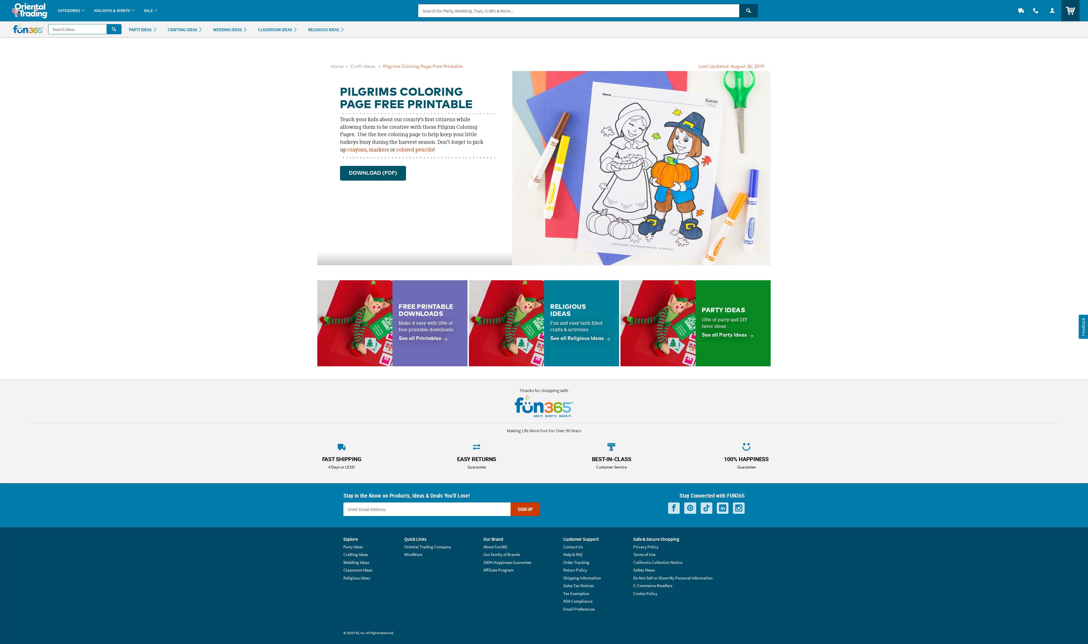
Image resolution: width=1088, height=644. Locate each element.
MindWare (413, 554)
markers (379, 149)
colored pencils (415, 149)
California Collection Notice (657, 562)
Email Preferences (579, 609)
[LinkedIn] (722, 508)
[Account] (1052, 10)
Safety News (644, 570)
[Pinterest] (690, 508)
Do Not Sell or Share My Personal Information (673, 578)
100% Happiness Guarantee (507, 562)
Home (337, 67)
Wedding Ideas (356, 562)
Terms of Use (644, 554)
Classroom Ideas (357, 570)
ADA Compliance (577, 601)
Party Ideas (353, 546)
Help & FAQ (573, 554)
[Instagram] (739, 508)
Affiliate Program (498, 570)
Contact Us (573, 546)
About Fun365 (495, 546)
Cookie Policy (645, 593)
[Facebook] (674, 508)
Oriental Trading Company (427, 546)
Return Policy (575, 570)
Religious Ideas (356, 578)
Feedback (1083, 326)
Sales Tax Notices (578, 585)
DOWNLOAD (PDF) (373, 173)
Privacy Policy (645, 546)
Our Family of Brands (501, 554)
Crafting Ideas (355, 554)
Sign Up (525, 509)
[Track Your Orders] (1021, 10)
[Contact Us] (1035, 10)
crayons (357, 149)
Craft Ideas (362, 67)
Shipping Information (582, 578)
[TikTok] (706, 508)
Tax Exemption (576, 593)
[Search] (748, 11)
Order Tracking (576, 562)
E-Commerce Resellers (652, 585)
